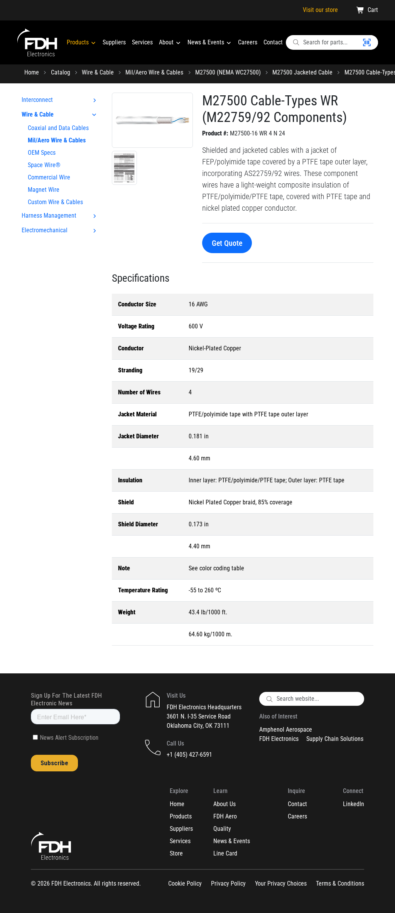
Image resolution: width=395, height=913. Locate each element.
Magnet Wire (43, 189)
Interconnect (37, 99)
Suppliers (114, 42)
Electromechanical (45, 230)
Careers (247, 42)
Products (78, 42)
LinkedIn (353, 804)
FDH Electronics (279, 738)
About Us (224, 804)
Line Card (225, 853)
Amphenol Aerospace (285, 729)
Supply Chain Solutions (334, 738)
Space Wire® (44, 165)
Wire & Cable (98, 72)
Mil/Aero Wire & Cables (154, 72)
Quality (222, 828)
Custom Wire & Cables (55, 202)
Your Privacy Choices (281, 883)
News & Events (206, 42)
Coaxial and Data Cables (58, 128)
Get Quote (227, 243)
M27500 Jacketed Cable (302, 72)
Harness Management (49, 215)
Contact (273, 42)
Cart (373, 10)
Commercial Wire (49, 177)
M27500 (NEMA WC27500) (228, 72)
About (167, 42)
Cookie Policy (185, 883)
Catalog (60, 72)
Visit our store (320, 10)
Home (31, 72)
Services (142, 42)
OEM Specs (42, 152)
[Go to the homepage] (37, 42)
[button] (152, 119)
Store (176, 853)
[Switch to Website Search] (370, 42)
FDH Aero (225, 816)
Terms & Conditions (340, 883)
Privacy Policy (228, 883)
